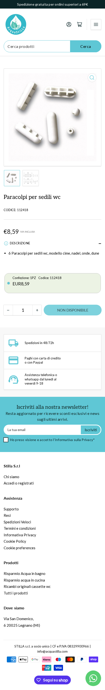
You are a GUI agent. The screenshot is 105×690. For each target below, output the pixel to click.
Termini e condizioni (20, 528)
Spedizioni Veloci (17, 522)
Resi (7, 515)
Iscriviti (91, 430)
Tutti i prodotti (16, 593)
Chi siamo (11, 476)
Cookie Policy (15, 541)
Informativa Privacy (20, 535)
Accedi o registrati (19, 483)
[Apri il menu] (96, 24)
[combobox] (52, 46)
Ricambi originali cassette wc (27, 586)
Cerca (85, 46)
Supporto (11, 509)
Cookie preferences (19, 548)
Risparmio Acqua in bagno (24, 573)
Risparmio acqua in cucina (24, 580)
